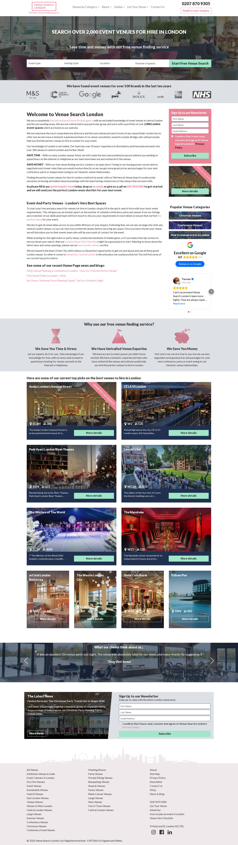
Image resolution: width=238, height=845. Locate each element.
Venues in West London (39, 805)
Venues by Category (84, 7)
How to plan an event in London (167, 814)
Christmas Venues (36, 826)
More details (190, 191)
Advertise (155, 809)
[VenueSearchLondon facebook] (161, 833)
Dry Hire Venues (36, 781)
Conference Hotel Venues (41, 830)
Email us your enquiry (196, 10)
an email (98, 186)
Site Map (155, 773)
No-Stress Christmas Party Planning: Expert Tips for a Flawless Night (65, 280)
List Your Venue (137, 7)
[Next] (212, 666)
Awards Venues (96, 785)
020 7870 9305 (135, 186)
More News (37, 733)
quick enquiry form (62, 186)
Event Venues (34, 785)
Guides (118, 7)
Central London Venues (39, 809)
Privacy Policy (131, 727)
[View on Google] (176, 280)
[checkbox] (172, 136)
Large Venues (34, 814)
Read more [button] (179, 303)
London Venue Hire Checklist (81, 241)
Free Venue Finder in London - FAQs (46, 275)
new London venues (89, 245)
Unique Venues (35, 801)
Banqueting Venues (98, 781)
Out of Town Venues (99, 805)
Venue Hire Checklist (161, 818)
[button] (168, 291)
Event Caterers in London (40, 777)
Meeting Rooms (97, 769)
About (106, 7)
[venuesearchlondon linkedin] (170, 833)
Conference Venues (37, 822)
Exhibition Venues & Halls (41, 773)
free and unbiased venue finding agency (71, 120)
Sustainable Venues (37, 789)
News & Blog (157, 793)
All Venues (32, 769)
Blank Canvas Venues (100, 793)
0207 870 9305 (196, 3)
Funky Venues (95, 789)
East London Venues (38, 797)
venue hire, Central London (81, 254)
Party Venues (95, 773)
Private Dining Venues (100, 777)
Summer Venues (35, 818)
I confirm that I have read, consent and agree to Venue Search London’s (191, 142)
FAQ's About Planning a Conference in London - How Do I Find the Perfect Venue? (72, 270)
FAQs (153, 789)
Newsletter (156, 781)
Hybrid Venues (35, 793)
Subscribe (190, 155)
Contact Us (157, 7)
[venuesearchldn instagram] (153, 833)
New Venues (95, 801)
